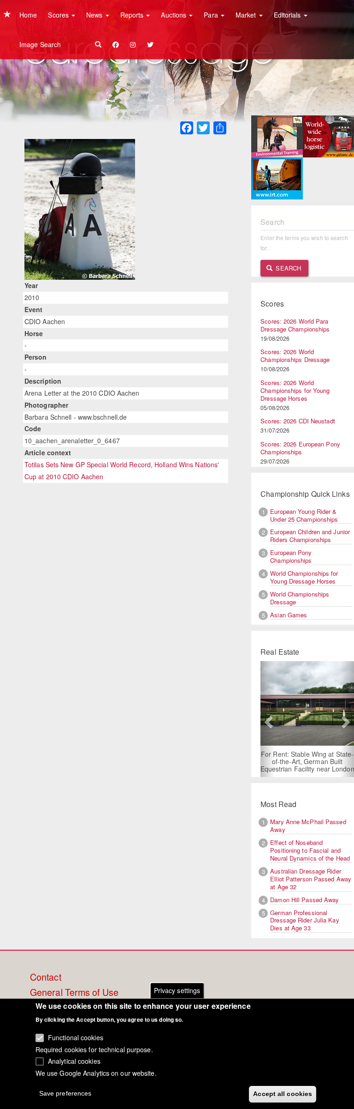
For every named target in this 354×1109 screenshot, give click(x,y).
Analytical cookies (74, 1061)
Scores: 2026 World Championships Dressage (295, 355)
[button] (267, 719)
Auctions (174, 14)
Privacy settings (177, 990)
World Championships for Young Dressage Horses (304, 577)
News (95, 14)
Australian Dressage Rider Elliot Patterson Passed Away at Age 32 (310, 879)
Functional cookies (75, 1037)
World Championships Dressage (299, 598)
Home (28, 14)
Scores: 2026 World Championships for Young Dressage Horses (295, 390)
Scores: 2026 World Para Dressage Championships (295, 325)
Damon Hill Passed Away (304, 899)
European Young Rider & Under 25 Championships (304, 515)
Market (247, 14)
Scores (59, 14)
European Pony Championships (291, 556)
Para (212, 14)
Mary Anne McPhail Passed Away (308, 825)
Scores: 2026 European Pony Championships (300, 448)
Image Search (40, 44)
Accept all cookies (282, 1093)
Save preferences (65, 1093)
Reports (133, 14)
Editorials (288, 14)
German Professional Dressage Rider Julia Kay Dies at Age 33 (304, 920)
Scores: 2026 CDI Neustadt (297, 420)
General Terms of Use (74, 993)
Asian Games (288, 614)
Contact (45, 977)
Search (287, 268)
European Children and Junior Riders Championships (310, 535)
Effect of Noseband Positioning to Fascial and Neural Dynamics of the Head (310, 850)
